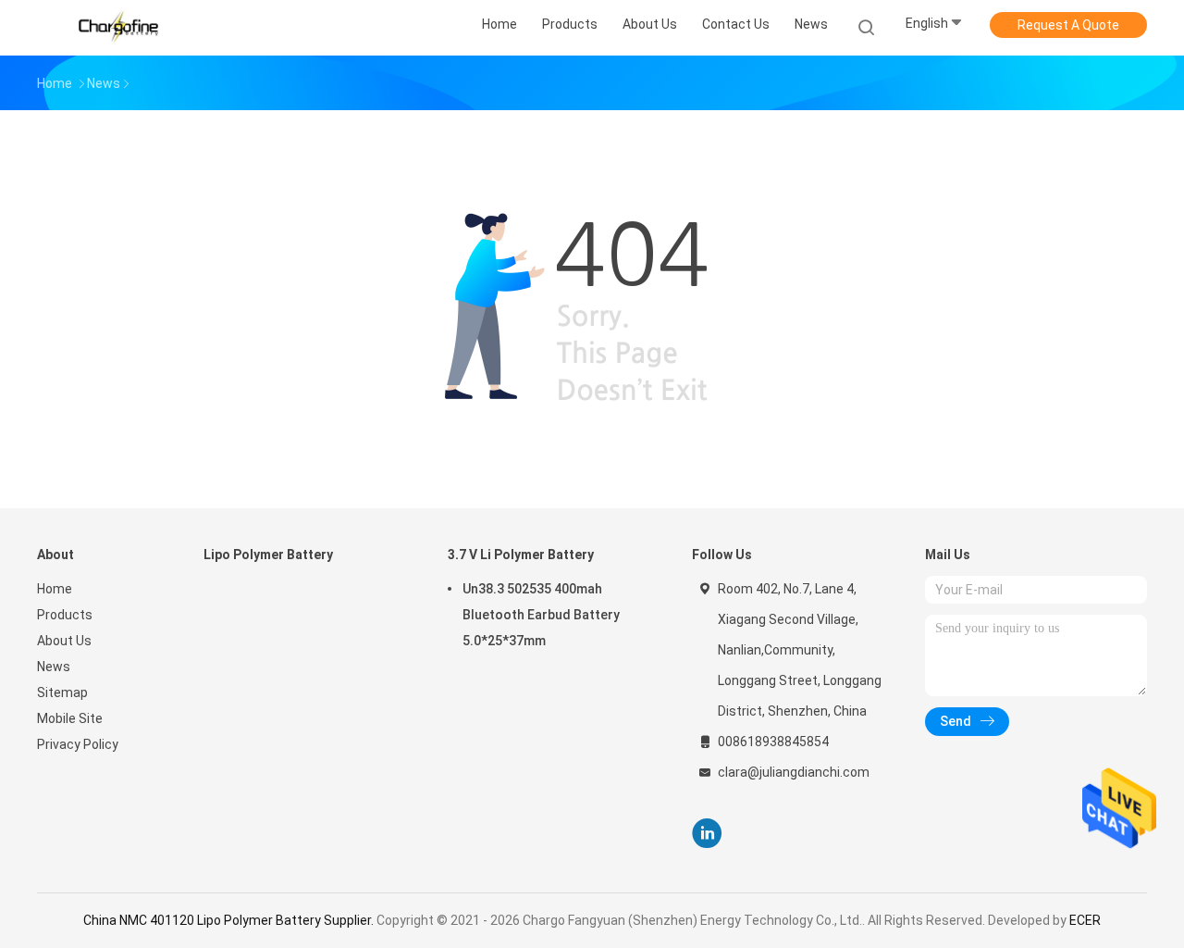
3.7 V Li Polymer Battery (521, 554)
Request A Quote (1068, 25)
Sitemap (62, 692)
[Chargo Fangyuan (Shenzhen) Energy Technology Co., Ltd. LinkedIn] (707, 833)
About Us (64, 640)
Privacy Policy (77, 744)
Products (64, 614)
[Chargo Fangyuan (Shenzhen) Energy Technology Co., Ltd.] (118, 28)
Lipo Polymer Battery (268, 554)
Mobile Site (70, 718)
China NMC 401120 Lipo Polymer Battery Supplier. (229, 920)
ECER (1085, 920)
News (53, 666)
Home (54, 588)
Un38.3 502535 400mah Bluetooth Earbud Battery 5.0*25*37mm (541, 614)
